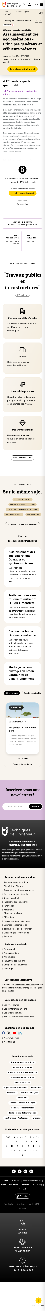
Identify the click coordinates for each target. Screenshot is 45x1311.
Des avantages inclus (22, 430)
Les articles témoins (13, 1013)
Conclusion (31, 238)
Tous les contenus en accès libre (19, 1017)
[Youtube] (14, 1032)
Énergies (8, 937)
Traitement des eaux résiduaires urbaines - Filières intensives (22, 599)
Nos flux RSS (9, 1042)
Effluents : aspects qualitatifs (12, 239)
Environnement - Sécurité (16, 894)
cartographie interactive (24, 985)
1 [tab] (19, 758)
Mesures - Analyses (13, 913)
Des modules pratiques (22, 391)
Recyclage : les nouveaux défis (22, 729)
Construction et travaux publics (19, 890)
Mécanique (9, 917)
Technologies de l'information (18, 929)
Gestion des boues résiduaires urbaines (22, 633)
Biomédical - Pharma (13, 886)
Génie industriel (11, 898)
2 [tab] (22, 758)
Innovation (9, 906)
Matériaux (9, 910)
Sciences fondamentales (15, 925)
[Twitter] (9, 1032)
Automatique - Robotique (16, 882)
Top (8, 1137)
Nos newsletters (11, 1038)
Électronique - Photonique (16, 933)
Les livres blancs (11, 1005)
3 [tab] (26, 758)
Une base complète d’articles (22, 318)
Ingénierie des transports (16, 902)
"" (23, 281)
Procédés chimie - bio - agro (17, 921)
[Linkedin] (20, 1032)
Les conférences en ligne (15, 1009)
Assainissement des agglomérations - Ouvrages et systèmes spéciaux (21, 558)
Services (22, 357)
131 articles (22, 295)
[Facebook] (3, 1032)
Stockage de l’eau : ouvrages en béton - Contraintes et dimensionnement (22, 673)
